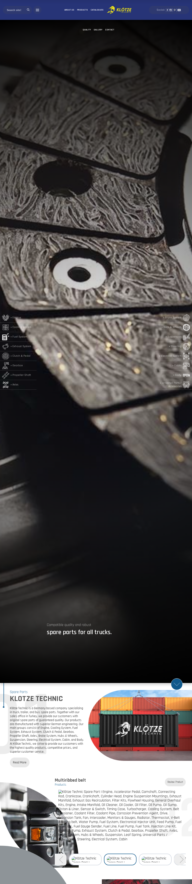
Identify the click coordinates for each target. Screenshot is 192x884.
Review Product (175, 782)
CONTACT (109, 29)
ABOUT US (69, 9)
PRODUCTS (82, 9)
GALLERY (98, 29)
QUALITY (87, 29)
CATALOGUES (97, 9)
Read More (19, 762)
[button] (180, 859)
